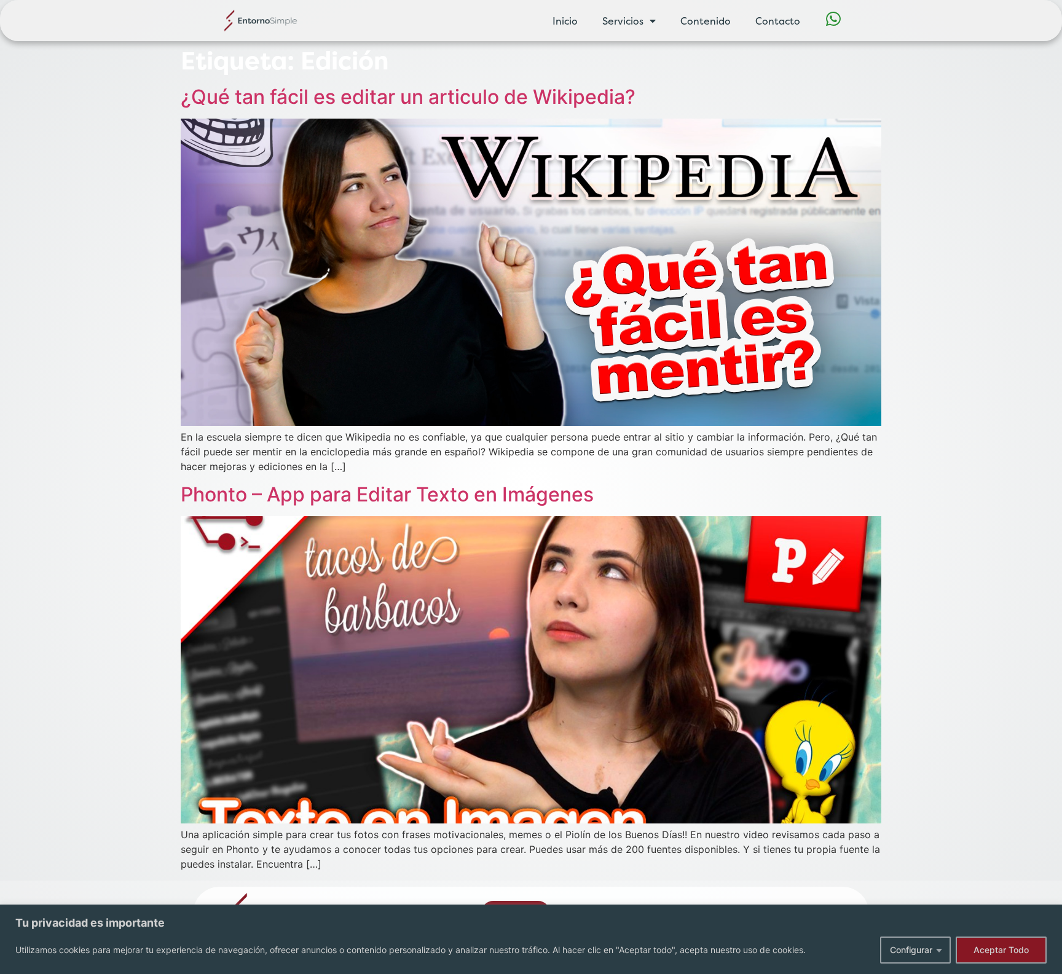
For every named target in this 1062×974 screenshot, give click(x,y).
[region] (531, 939)
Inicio (565, 21)
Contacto (777, 21)
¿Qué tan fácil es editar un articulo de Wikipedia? (408, 97)
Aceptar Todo (1001, 950)
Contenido (705, 21)
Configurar (911, 950)
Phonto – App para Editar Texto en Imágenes (387, 494)
